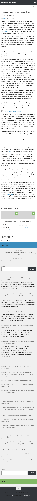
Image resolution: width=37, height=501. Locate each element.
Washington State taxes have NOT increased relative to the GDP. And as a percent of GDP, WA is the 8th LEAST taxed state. (17, 296)
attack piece (9, 194)
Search (3, 266)
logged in (12, 241)
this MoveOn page (6, 31)
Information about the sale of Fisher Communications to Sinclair (8, 223)
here (10, 151)
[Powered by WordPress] (12, 495)
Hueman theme (27, 495)
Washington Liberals (8, 2)
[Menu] (34, 2)
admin (4, 18)
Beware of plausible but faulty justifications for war (17, 311)
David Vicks (24, 228)
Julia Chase (7, 229)
